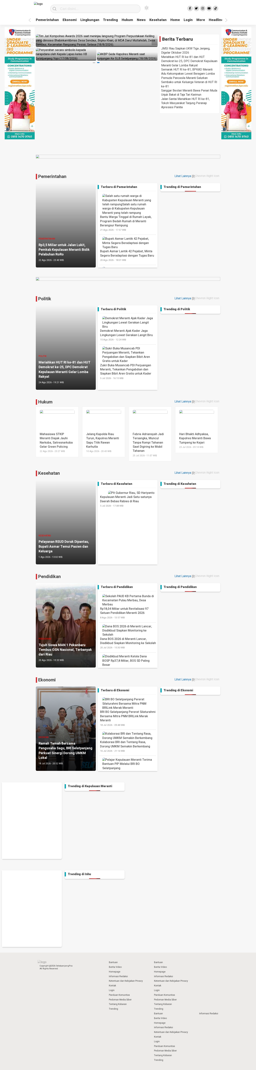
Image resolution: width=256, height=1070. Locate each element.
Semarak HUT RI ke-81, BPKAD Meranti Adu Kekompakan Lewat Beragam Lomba (188, 71)
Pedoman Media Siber (120, 999)
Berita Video (115, 967)
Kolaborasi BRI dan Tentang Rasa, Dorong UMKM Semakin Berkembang (125, 746)
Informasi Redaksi (118, 976)
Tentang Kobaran (118, 1004)
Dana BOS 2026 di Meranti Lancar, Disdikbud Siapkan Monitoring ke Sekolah (128, 643)
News (141, 20)
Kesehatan (158, 20)
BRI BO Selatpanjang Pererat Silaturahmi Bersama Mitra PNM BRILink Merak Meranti (128, 718)
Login (188, 20)
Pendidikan (49, 576)
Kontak (112, 985)
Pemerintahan (47, 20)
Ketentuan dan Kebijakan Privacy (126, 981)
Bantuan (113, 962)
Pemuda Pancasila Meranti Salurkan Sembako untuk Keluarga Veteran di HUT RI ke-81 (189, 82)
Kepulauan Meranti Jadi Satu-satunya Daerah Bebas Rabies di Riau (126, 501)
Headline (216, 20)
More (200, 20)
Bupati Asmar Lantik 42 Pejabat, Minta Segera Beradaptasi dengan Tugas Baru (127, 255)
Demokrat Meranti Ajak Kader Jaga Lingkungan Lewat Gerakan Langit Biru (126, 335)
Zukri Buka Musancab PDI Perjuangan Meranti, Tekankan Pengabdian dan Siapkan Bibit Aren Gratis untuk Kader (125, 371)
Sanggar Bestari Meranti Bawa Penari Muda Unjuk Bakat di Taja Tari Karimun (189, 92)
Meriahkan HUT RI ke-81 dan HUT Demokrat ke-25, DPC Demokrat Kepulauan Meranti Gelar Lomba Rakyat (189, 61)
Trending (110, 20)
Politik (44, 299)
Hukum (127, 20)
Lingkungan (89, 20)
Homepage (114, 971)
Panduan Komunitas (119, 995)
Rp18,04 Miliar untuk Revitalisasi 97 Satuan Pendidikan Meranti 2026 (124, 613)
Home (175, 20)
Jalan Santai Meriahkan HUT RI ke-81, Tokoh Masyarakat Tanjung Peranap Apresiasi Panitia (185, 103)
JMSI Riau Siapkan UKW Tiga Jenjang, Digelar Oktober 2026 (185, 50)
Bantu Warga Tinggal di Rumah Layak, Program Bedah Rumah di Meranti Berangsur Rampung (126, 223)
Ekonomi (70, 20)
